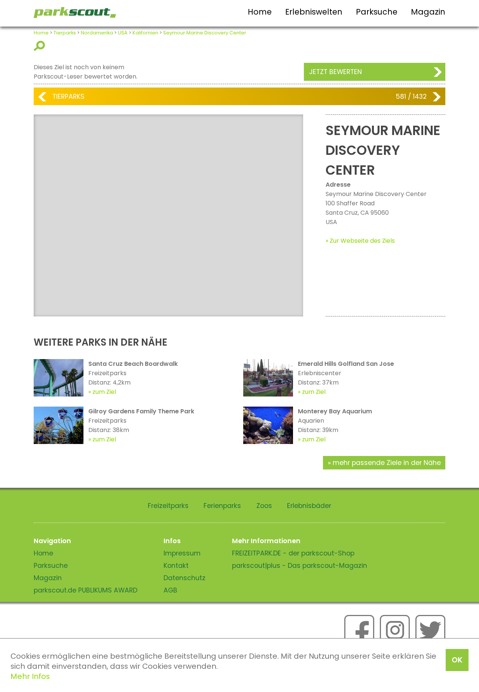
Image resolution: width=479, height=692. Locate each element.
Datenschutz (184, 577)
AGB (170, 590)
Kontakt (176, 565)
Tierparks (65, 33)
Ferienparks (222, 505)
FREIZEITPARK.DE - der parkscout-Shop (293, 553)
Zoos (264, 505)
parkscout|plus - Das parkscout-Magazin (299, 565)
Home (260, 11)
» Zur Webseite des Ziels (360, 240)
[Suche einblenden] (41, 46)
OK (457, 660)
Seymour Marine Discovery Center (204, 33)
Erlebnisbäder (309, 505)
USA (123, 33)
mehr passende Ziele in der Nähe (387, 462)
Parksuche (376, 11)
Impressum (182, 553)
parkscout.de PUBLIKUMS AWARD (85, 590)
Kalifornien (145, 33)
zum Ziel (104, 392)
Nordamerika (97, 33)
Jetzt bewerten (335, 71)
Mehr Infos (30, 676)
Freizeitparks (168, 505)
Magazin (428, 11)
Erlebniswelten (313, 11)
